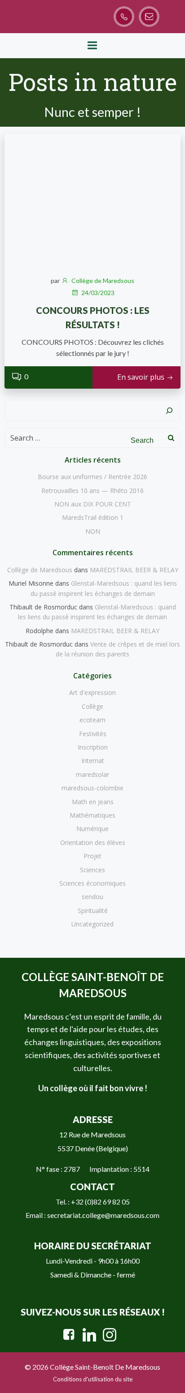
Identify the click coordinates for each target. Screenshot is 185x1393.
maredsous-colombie (92, 788)
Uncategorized (92, 924)
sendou (92, 896)
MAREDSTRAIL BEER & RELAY (134, 570)
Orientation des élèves (92, 842)
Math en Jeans (93, 801)
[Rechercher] (169, 410)
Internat (92, 760)
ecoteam (92, 720)
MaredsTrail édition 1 (92, 517)
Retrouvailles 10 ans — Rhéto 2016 (92, 490)
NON (92, 531)
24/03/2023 (98, 292)
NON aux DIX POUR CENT (92, 504)
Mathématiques (92, 815)
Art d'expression (92, 692)
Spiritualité (93, 910)
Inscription (93, 747)
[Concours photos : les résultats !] (92, 199)
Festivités (92, 733)
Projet (92, 856)
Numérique (92, 828)
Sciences (92, 870)
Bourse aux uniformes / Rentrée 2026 (92, 476)
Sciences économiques (92, 883)
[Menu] (92, 46)
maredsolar (92, 774)
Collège (92, 706)
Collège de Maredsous (102, 280)
